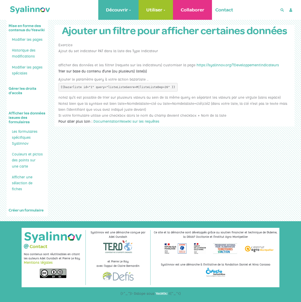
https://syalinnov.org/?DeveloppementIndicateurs (238, 65)
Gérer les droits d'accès (22, 90)
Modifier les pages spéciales (27, 70)
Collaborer (192, 10)
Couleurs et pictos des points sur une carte (27, 160)
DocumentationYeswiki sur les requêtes (126, 121)
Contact (224, 10)
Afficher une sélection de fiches (22, 183)
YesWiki (161, 293)
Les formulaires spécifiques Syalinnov (24, 137)
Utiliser (154, 10)
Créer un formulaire (26, 210)
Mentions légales (38, 262)
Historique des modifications (23, 53)
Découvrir (117, 10)
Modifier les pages (27, 39)
